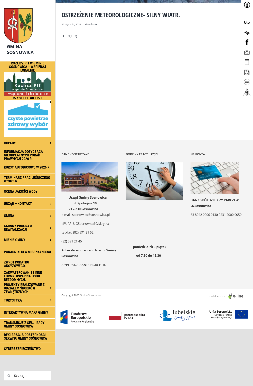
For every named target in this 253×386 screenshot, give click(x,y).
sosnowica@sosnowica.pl (91, 215)
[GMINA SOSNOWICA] (27, 7)
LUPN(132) (69, 36)
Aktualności (91, 24)
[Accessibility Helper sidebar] (247, 5)
